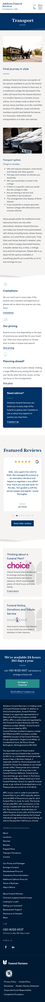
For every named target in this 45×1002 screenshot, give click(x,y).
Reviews (6, 845)
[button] (12, 515)
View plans (8, 383)
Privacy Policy (10, 981)
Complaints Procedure (13, 994)
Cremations (8, 312)
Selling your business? (12, 905)
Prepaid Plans (9, 849)
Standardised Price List (13, 871)
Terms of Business (10, 883)
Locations (7, 837)
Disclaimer (8, 985)
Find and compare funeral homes (17, 897)
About (5, 833)
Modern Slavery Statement (27, 985)
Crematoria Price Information (15, 875)
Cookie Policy (24, 981)
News (5, 917)
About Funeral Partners (13, 893)
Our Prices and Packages (14, 863)
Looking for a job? (10, 901)
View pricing (8, 347)
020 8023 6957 (18, 670)
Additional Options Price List (15, 879)
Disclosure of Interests (12, 913)
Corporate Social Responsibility (17, 990)
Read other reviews (22, 523)
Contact (6, 856)
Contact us (13, 422)
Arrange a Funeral (23, 683)
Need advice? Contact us (22, 692)
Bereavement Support (12, 909)
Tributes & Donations (12, 852)
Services (6, 841)
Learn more (13, 591)
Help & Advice (9, 887)
